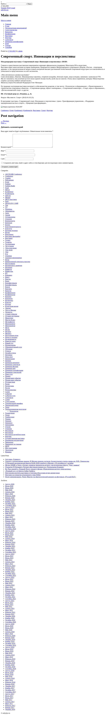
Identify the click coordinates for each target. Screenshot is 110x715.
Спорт (43, 110)
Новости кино (10, 341)
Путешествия (10, 382)
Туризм (8, 45)
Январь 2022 (9, 591)
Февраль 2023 (10, 566)
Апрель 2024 (10, 538)
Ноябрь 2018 (9, 665)
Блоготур (8, 229)
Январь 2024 (9, 544)
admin (20, 51)
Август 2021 (9, 601)
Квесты (8, 279)
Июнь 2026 (9, 488)
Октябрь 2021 (10, 597)
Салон (7, 392)
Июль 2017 (9, 696)
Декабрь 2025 (10, 500)
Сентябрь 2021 (10, 599)
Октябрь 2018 (10, 667)
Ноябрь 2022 (9, 571)
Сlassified (8, 47)
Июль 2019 (9, 649)
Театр (7, 407)
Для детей (8, 250)
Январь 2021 (9, 614)
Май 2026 (8, 490)
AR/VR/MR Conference (13, 174)
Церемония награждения (14, 440)
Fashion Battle (10, 186)
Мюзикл (8, 333)
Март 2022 (9, 587)
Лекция (8, 308)
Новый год (9, 343)
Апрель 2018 (10, 678)
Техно (7, 415)
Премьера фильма (11, 366)
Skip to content (6, 20)
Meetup (7, 197)
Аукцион (8, 219)
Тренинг (8, 421)
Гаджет (7, 240)
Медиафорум (10, 322)
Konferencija (27, 110)
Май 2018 (8, 676)
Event (12, 110)
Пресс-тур (9, 374)
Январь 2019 (9, 661)
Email (3, 155)
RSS (8, 8)
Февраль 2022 (10, 589)
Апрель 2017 (10, 702)
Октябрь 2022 (10, 573)
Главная (8, 24)
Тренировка (9, 425)
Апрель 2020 (10, 632)
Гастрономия (10, 244)
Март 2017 (9, 704)
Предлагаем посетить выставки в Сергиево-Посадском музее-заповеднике (32, 473)
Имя (3, 151)
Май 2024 (8, 536)
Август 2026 (9, 484)
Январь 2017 (9, 707)
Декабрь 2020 (10, 616)
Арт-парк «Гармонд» (13, 459)
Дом (6, 252)
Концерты (9, 32)
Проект (8, 376)
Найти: (3, 4)
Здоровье (8, 256)
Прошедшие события (13, 378)
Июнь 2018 (9, 674)
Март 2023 (9, 564)
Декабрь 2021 (10, 593)
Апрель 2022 (10, 585)
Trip (6, 205)
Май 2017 (8, 700)
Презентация (10, 359)
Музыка (8, 331)
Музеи (7, 330)
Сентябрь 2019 (10, 645)
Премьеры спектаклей (13, 372)
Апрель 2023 (10, 562)
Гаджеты (8, 242)
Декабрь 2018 (10, 663)
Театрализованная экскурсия (15, 409)
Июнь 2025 (9, 511)
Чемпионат (9, 442)
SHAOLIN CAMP (11, 203)
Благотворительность (13, 227)
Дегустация (9, 246)
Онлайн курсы (10, 353)
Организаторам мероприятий (16, 28)
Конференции (10, 34)
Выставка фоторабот (12, 236)
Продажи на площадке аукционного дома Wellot (22, 475)
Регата (7, 388)
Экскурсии (9, 450)
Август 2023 (9, 554)
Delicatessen (9, 180)
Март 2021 (9, 610)
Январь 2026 (9, 498)
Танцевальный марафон (14, 403)
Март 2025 (9, 517)
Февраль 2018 (10, 682)
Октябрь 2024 (10, 527)
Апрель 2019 (10, 655)
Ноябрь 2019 (9, 641)
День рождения (10, 248)
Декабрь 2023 (10, 546)
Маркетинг (9, 318)
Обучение (8, 349)
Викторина (9, 234)
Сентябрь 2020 (10, 622)
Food (7, 43)
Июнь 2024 (9, 535)
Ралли (7, 384)
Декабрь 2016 (10, 709)
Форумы (8, 38)
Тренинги (8, 423)
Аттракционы (10, 217)
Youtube (4, 8)
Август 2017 (9, 694)
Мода (7, 328)
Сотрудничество (11, 30)
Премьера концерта (12, 363)
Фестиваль (9, 432)
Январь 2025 (9, 521)
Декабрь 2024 (10, 523)
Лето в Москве (10, 310)
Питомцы (8, 355)
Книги (7, 287)
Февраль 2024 (10, 542)
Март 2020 (9, 634)
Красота (8, 302)
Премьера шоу (10, 368)
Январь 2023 (9, 568)
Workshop (8, 209)
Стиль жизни (10, 401)
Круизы (8, 304)
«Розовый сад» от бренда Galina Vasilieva (20, 471)
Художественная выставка (14, 438)
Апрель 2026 (10, 492)
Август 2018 (9, 671)
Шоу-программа (11, 448)
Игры (7, 260)
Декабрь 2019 (10, 639)
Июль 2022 (9, 579)
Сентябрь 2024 (10, 529)
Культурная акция (11, 306)
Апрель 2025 (10, 515)
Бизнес (7, 225)
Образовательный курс (13, 347)
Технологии (13, 411)
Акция (7, 215)
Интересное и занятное (13, 265)
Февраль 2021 (10, 612)
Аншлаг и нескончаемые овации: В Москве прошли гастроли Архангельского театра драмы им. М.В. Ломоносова (47, 461)
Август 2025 (9, 507)
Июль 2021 (9, 603)
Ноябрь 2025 (9, 502)
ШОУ (7, 446)
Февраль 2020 (10, 636)
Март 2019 (9, 657)
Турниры (8, 429)
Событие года (10, 396)
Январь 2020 (9, 637)
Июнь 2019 (9, 651)
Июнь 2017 (9, 698)
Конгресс (8, 289)
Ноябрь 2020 (9, 618)
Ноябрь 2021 (9, 595)
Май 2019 (8, 653)
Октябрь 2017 (10, 690)
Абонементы (10, 211)
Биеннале (8, 223)
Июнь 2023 (9, 558)
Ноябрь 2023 (9, 548)
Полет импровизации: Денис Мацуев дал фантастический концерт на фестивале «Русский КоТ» (40, 477)
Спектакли (9, 40)
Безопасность (10, 221)
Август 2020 (9, 624)
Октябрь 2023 (10, 550)
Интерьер (8, 267)
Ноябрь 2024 (9, 525)
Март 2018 (9, 680)
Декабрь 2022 (10, 570)
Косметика (9, 300)
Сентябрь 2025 (10, 505)
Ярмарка (8, 452)
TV (6, 207)
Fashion (8, 184)
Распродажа (9, 386)
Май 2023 (8, 560)
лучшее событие (11, 314)
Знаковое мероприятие (13, 258)
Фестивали (9, 431)
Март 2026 (9, 494)
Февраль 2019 (10, 659)
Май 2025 (8, 513)
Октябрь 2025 (10, 503)
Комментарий (6, 147)
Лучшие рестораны (12, 316)
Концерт (8, 297)
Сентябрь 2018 (10, 669)
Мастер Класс (10, 320)
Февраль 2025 (10, 519)
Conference (5, 110)
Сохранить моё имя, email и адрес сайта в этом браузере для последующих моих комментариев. (38, 163)
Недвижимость (10, 339)
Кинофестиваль (11, 285)
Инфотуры (9, 271)
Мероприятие (10, 324)
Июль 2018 (9, 672)
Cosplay (8, 178)
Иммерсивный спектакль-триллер (17, 262)
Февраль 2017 (10, 705)
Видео (7, 232)
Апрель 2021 (10, 608)
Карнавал (8, 275)
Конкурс (8, 291)
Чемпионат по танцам (13, 444)
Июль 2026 (9, 486)
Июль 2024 (9, 533)
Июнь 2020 (9, 628)
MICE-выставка (11, 199)
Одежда (8, 351)
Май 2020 (8, 630)
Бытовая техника (11, 230)
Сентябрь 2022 (10, 575)
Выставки (8, 36)
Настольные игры (11, 335)
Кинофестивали (11, 283)
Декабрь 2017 (10, 686)
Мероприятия (10, 326)
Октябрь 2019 (10, 643)
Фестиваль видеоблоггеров (15, 434)
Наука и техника (11, 337)
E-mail (13, 8)
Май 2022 (8, 583)
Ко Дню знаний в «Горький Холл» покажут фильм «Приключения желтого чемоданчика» (38, 469)
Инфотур (8, 269)
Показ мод (9, 357)
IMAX (7, 190)
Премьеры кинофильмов (14, 42)
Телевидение (10, 413)
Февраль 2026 (10, 496)
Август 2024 (9, 531)
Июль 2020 (9, 626)
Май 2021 (8, 606)
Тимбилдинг (10, 417)
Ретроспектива (10, 390)
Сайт (3, 159)
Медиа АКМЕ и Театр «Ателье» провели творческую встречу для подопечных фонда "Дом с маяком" (42, 465)
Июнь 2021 (9, 604)
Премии (8, 361)
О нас (7, 26)
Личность (8, 312)
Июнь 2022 (9, 581)
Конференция (10, 295)
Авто (7, 213)
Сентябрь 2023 (10, 552)
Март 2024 (9, 540)
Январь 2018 (9, 684)
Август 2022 (9, 577)
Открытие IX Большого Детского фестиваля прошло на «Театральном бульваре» (34, 467)
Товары (8, 419)
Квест (7, 277)
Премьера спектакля (12, 364)
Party (7, 201)
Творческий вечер (11, 405)
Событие (8, 394)
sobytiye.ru (4, 10)
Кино (7, 281)
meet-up (8, 196)
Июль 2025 (9, 509)
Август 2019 (9, 647)
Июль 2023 (9, 556)
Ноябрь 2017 (9, 688)
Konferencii (18, 110)
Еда (6, 254)
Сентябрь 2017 (10, 692)
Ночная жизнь (10, 345)
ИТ (6, 273)
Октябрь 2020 (10, 620)
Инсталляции (10, 263)
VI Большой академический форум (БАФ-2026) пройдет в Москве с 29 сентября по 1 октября (39, 463)
